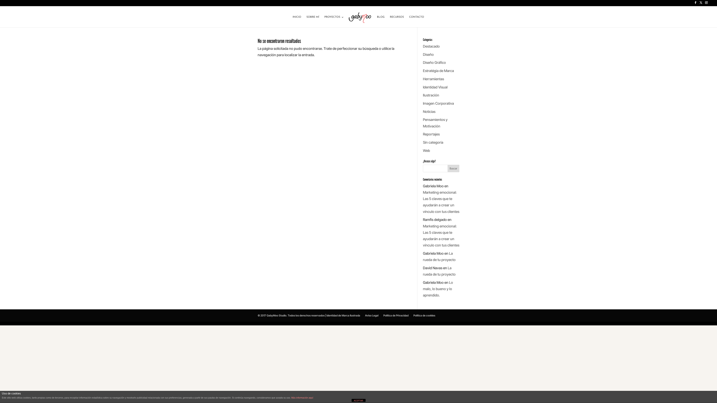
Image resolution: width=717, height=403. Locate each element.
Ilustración (431, 95)
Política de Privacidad (396, 315)
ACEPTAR (358, 400)
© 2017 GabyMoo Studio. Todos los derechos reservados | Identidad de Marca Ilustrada (309, 315)
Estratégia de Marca (438, 71)
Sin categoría (433, 142)
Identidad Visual (435, 87)
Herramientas (433, 79)
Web (426, 151)
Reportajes (431, 134)
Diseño (428, 54)
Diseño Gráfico (434, 62)
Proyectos (332, 17)
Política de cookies (424, 315)
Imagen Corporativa (438, 103)
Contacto (416, 17)
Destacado (431, 46)
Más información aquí (302, 397)
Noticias (429, 112)
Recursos (397, 17)
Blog (381, 17)
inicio (297, 17)
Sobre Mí (312, 17)
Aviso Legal (371, 315)
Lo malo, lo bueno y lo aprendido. (438, 288)
